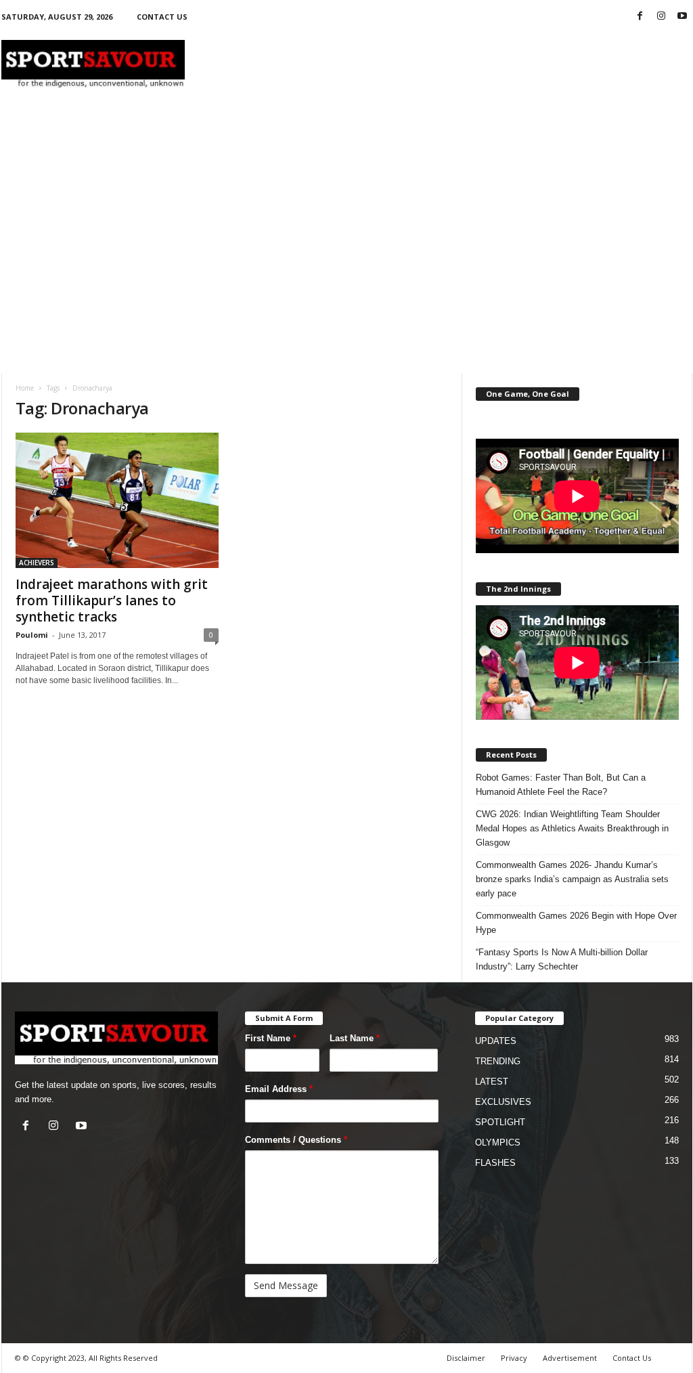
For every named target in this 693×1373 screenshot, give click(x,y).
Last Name (355, 1038)
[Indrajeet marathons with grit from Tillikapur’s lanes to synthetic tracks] (117, 500)
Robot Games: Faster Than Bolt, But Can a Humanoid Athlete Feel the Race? (561, 784)
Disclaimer (466, 1358)
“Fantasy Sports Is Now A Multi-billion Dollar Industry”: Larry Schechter (562, 959)
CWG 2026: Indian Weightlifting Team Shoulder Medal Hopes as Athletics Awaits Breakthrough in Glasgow (572, 828)
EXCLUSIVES (503, 1102)
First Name (270, 1038)
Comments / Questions (296, 1140)
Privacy (514, 1358)
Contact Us (631, 1358)
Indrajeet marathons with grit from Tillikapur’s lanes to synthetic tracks (112, 600)
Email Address (279, 1089)
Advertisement (570, 1358)
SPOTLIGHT (500, 1122)
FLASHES (495, 1163)
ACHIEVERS (36, 562)
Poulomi (32, 635)
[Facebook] (640, 16)
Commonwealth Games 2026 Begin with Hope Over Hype (576, 923)
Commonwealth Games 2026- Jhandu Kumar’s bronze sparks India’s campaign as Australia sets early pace (572, 879)
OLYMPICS (497, 1142)
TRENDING (497, 1061)
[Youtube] (682, 16)
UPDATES (495, 1041)
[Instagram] (661, 16)
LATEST (491, 1081)
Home (25, 388)
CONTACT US (162, 17)
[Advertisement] (446, 63)
